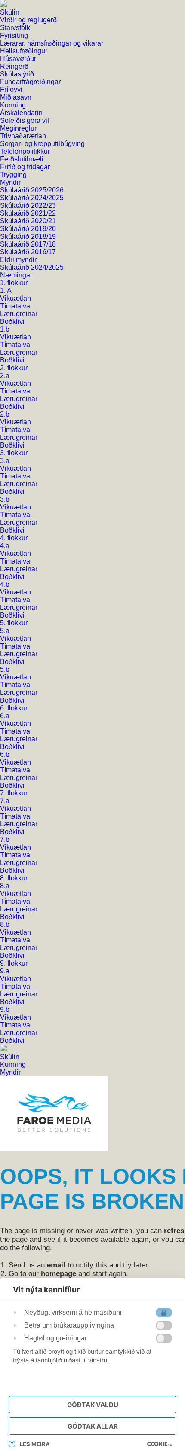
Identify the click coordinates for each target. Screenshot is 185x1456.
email (56, 1265)
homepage (58, 1274)
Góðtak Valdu (92, 1405)
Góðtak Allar (93, 1426)
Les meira (35, 1444)
